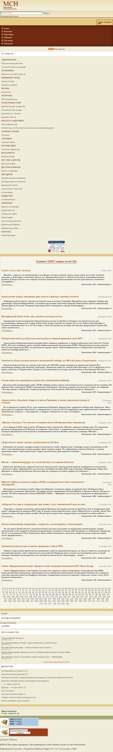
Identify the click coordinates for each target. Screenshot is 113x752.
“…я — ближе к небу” (9, 684)
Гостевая (8, 40)
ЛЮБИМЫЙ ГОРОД (10, 78)
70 (4, 594)
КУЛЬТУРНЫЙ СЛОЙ (11, 103)
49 (43, 592)
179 (58, 604)
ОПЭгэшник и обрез (9, 214)
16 (43, 590)
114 (56, 597)
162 (54, 601)
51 (50, 592)
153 (14, 601)
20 (56, 590)
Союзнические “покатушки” (12, 189)
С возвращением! (8, 200)
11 (26, 590)
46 (33, 592)
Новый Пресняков (8, 235)
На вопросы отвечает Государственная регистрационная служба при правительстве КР (36, 678)
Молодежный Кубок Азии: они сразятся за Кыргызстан (32, 316)
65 (96, 592)
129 (14, 599)
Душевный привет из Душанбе (13, 106)
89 (67, 594)
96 (90, 594)
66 (99, 592)
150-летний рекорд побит (11, 221)
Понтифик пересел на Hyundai (13, 182)
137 (49, 599)
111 (43, 597)
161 (49, 601)
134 (36, 599)
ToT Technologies (62, 749)
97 (93, 594)
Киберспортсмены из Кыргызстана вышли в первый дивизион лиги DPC (42, 338)
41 (16, 592)
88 (63, 594)
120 (82, 597)
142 (71, 599)
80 (37, 594)
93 (80, 594)
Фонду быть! (6, 92)
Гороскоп (8, 43)
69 (109, 592)
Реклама (8, 31)
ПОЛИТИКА (6, 95)
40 (13, 592)
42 (20, 592)
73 (14, 594)
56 (66, 592)
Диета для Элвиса (8, 164)
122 (90, 597)
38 (7, 592)
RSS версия (59, 49)
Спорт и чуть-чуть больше (16, 270)
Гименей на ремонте (9, 85)
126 (108, 597)
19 (53, 590)
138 (54, 599)
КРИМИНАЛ (6, 203)
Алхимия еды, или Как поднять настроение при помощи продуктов (27, 128)
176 (45, 604)
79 (34, 594)
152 (10, 601)
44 (26, 592)
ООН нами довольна (9, 99)
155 (23, 601)
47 (36, 592)
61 (83, 592)
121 (86, 597)
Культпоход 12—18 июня (11, 114)
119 (77, 597)
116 (64, 597)
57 (69, 592)
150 (107, 599)
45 (30, 592)
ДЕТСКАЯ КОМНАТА (11, 167)
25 (73, 590)
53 (56, 592)
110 (39, 597)
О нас (6, 28)
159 (40, 601)
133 (32, 599)
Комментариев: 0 (104, 284)
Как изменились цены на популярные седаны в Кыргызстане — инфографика (31, 657)
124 (99, 597)
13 (33, 590)
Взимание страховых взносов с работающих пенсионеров (24, 681)
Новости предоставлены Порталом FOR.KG (56, 662)
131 (23, 599)
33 (99, 590)
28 (83, 590)
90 (70, 594)
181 (67, 604)
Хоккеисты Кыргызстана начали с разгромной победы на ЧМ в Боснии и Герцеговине (49, 360)
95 (86, 594)
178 (54, 604)
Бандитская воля (8, 210)
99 (100, 594)
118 (73, 597)
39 (10, 592)
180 (63, 604)
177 (50, 604)
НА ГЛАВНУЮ (7, 54)
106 (21, 597)
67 (102, 592)
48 (40, 592)
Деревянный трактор (9, 185)
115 (60, 597)
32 (96, 590)
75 (20, 594)
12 (30, 590)
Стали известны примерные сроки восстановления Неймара (35, 380)
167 (76, 601)
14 (36, 590)
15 (40, 590)
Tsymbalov (17, 749)
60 (79, 592)
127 (5, 599)
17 (46, 590)
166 (71, 601)
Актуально (5, 135)
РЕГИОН (5, 88)
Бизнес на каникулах (9, 171)
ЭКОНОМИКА (7, 70)
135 (40, 599)
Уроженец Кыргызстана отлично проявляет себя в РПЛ (32, 546)
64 (93, 592)
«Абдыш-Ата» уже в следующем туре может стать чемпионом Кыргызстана (43, 504)
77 (27, 594)
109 (35, 597)
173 (102, 601)
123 (95, 597)
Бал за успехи (6, 691)
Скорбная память (8, 142)
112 (47, 597)
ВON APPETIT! (8, 153)
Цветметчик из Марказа (10, 225)
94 (83, 594)
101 (108, 594)
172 (98, 601)
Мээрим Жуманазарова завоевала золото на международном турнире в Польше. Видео (36, 652)
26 (76, 590)
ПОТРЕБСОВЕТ (8, 146)
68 (106, 592)
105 (17, 597)
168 (80, 601)
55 (63, 592)
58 (73, 592)
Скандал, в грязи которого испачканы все (17, 697)
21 (59, 590)
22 (63, 590)
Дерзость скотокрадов (10, 207)
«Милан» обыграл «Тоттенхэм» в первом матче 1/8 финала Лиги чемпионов (43, 422)
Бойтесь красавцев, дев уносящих (14, 701)
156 (27, 601)
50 (46, 592)
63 (89, 592)
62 (86, 592)
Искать (46, 13)
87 (60, 594)
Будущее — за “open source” (12, 687)
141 (67, 599)
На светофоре (7, 192)
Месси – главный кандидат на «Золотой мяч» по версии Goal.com (38, 462)
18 (50, 590)
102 (4, 597)
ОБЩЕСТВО (7, 196)
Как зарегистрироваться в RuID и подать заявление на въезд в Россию (29, 643)
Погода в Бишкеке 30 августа (12, 638)
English (4, 613)
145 (85, 599)
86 (57, 594)
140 (62, 599)
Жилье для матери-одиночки (12, 674)
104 (13, 597)
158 (36, 601)
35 (106, 590)
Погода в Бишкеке (8, 623)
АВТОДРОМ (7, 174)
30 (89, 590)
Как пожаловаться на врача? (12, 671)
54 (59, 592)
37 (3, 592)
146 (89, 599)
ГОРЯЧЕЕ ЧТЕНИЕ (10, 131)
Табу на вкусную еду (9, 124)
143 (76, 599)
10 (23, 590)
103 (8, 597)
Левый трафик (7, 217)
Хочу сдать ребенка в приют (12, 694)
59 (76, 592)
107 (26, 597)
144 (80, 599)
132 (27, 599)
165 (67, 601)
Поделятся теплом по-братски (13, 74)
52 (53, 592)
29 (86, 590)
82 (43, 594)
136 (45, 599)
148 (98, 599)
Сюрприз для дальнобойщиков (13, 178)
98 (96, 594)
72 (10, 594)
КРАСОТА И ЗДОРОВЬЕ (12, 121)
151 (5, 601)
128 (10, 599)
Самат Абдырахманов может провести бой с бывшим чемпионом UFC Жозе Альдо (48, 566)
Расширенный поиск (9, 16)
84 (50, 594)
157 (32, 601)
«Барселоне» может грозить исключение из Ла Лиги (30, 442)
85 (53, 594)
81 (40, 594)
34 (102, 590)
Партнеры (9, 34)
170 (89, 601)
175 (41, 604)
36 (109, 590)
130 (18, 599)
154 (18, 601)
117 (69, 597)
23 (66, 590)
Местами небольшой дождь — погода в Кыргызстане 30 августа (26, 648)
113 (52, 597)
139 (58, 599)
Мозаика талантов (8, 117)
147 (93, 599)
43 (23, 592)
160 (45, 601)
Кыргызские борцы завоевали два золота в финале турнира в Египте (40, 296)
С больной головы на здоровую (13, 67)
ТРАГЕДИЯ (6, 138)
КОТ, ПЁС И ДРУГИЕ (10, 160)
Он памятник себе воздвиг (11, 110)
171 (93, 601)
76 (24, 594)
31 (93, 590)
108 (30, 597)
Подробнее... (7, 284)
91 (73, 594)
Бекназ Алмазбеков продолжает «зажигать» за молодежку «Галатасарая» (42, 524)
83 (47, 594)
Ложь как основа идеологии (12, 63)
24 (69, 590)
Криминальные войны (10, 228)
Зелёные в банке (8, 157)
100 (103, 594)
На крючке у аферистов (10, 149)
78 (30, 594)
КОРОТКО (6, 232)
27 (79, 590)
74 (17, 594)
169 (85, 601)
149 (102, 599)
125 (104, 597)
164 (62, 601)
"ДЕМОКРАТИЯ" (9, 60)
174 (107, 601)
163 (58, 601)
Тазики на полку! (7, 81)
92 (77, 594)
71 (7, 594)
